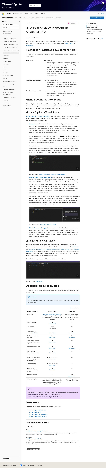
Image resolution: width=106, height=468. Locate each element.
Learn (28, 23)
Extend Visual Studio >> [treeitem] (9, 89)
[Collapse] (19, 21)
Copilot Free (31, 394)
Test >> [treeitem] (5, 78)
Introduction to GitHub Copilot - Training (37, 431)
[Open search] (98, 13)
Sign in (102, 13)
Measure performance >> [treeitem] (9, 81)
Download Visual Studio (97, 17)
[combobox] (10, 25)
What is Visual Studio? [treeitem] (10, 38)
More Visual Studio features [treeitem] (11, 50)
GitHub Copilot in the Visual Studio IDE (37, 116)
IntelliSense (35, 333)
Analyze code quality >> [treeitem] (9, 84)
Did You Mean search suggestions (39, 228)
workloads (68, 316)
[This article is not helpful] (102, 39)
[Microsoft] (3, 14)
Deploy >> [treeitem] (5, 87)
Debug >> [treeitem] (5, 72)
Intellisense (75, 247)
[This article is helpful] (100, 39)
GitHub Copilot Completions (37, 410)
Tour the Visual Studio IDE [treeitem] (11, 47)
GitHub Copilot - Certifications (34, 439)
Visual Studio (34, 23)
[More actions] (78, 23)
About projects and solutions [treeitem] (11, 44)
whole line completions (63, 249)
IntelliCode (29, 45)
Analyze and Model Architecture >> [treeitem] (8, 93)
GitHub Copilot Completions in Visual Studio (52, 174)
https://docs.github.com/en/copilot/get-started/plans (44, 397)
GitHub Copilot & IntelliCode (94, 29)
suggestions (32, 249)
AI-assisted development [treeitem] (11, 53)
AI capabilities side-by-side (94, 31)
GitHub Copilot (69, 43)
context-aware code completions (46, 249)
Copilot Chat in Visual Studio (47, 224)
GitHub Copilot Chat (35, 412)
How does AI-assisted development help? (93, 26)
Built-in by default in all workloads (52, 314)
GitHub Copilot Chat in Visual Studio (40, 177)
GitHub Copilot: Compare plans (38, 414)
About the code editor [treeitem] (10, 41)
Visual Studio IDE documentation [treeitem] (7, 32)
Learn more (52, 323)
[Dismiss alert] (103, 3)
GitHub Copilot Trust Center (37, 416)
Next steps (90, 33)
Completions (33, 124)
